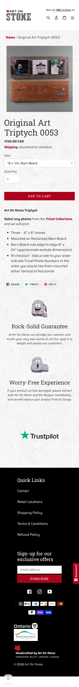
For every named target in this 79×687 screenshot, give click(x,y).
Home (10, 37)
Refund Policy (28, 534)
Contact (23, 491)
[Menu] (72, 17)
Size (7, 155)
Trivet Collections (59, 218)
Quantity (10, 171)
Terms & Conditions (32, 523)
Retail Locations (29, 502)
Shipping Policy (29, 512)
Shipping (11, 147)
